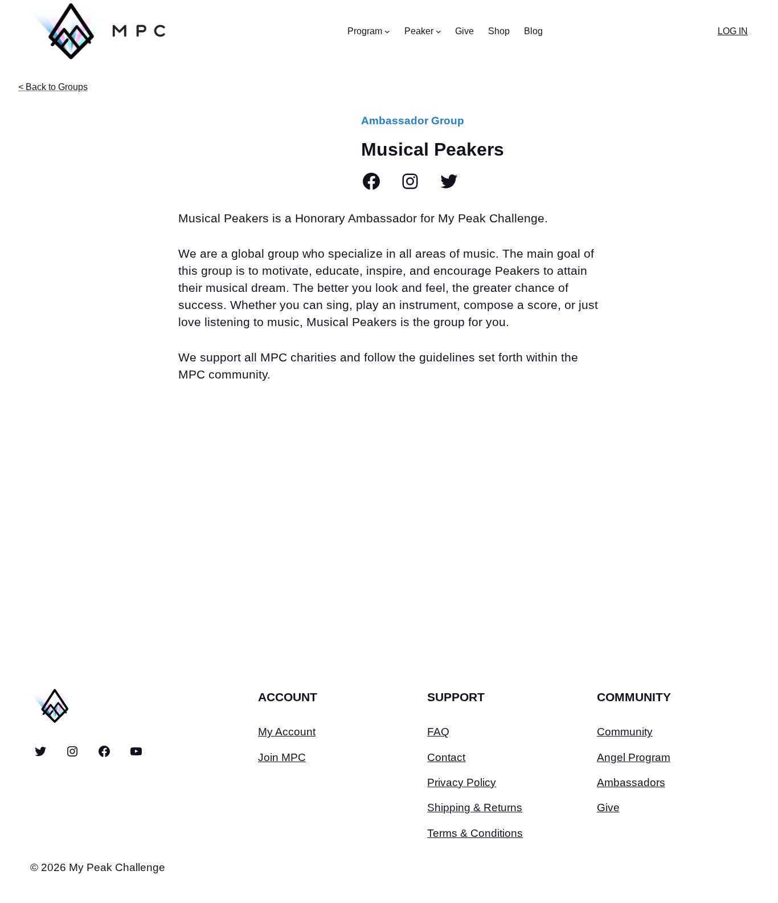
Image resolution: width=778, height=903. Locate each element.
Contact (446, 757)
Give (608, 807)
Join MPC (282, 757)
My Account (287, 732)
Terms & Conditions (475, 833)
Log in (733, 31)
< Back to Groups (53, 87)
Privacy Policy (461, 782)
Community (625, 732)
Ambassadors (631, 782)
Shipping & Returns (474, 807)
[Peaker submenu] (438, 31)
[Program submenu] (387, 31)
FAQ (438, 732)
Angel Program (633, 757)
